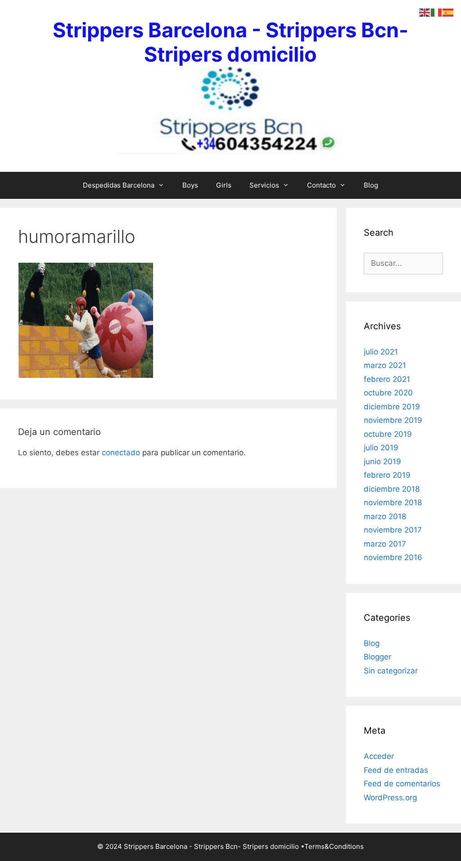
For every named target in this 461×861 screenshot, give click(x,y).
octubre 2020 (388, 392)
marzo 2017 (385, 543)
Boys (190, 185)
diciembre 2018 (392, 488)
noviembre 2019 (393, 420)
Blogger (377, 656)
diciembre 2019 (392, 406)
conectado (121, 452)
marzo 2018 (385, 516)
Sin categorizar (391, 670)
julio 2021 (381, 351)
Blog (371, 185)
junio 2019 (382, 461)
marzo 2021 (385, 365)
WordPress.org (390, 797)
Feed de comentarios (402, 783)
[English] (425, 12)
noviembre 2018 (393, 502)
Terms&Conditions (334, 846)
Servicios (264, 185)
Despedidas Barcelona (118, 185)
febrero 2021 (387, 379)
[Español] (448, 12)
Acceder (379, 756)
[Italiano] (437, 12)
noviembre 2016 (393, 557)
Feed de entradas (396, 770)
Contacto (321, 185)
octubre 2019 (388, 434)
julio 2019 (381, 447)
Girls (223, 185)
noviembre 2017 (393, 529)
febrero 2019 (387, 475)
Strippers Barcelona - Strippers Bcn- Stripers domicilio (230, 42)
